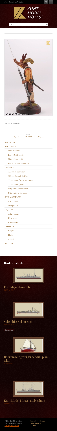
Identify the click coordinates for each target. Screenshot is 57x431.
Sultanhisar (9, 330)
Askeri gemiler (13, 201)
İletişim (21, 2)
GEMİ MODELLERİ (13, 197)
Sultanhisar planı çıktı (18, 321)
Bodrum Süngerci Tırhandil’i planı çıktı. (26, 358)
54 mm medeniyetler (16, 184)
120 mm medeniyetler (16, 171)
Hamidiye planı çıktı (17, 287)
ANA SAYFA (10, 142)
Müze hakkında (14, 150)
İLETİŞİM (9, 243)
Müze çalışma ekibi (15, 159)
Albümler (11, 239)
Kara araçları (13, 222)
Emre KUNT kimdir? (16, 155)
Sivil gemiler (13, 205)
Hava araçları (13, 218)
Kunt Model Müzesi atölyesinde (24, 400)
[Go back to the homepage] (28, 13)
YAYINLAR (9, 226)
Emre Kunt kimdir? (11, 2)
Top (34, 425)
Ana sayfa (33, 421)
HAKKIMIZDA (10, 146)
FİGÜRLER (9, 167)
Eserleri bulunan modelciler (18, 163)
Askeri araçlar (13, 214)
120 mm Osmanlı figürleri (18, 176)
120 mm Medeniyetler (12, 123)
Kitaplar (11, 230)
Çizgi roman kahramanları (18, 188)
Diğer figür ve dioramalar (18, 193)
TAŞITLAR (9, 209)
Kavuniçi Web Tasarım (12, 426)
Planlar (11, 235)
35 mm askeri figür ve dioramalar (21, 180)
